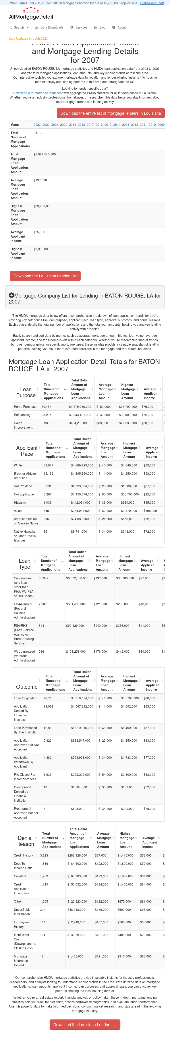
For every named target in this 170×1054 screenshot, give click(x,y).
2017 (90, 124)
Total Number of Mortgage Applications (53, 391)
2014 (116, 124)
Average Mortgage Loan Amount (106, 391)
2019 (72, 124)
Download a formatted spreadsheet (38, 93)
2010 (152, 124)
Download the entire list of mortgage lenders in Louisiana (110, 113)
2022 (46, 124)
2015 (108, 124)
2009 (161, 124)
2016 (99, 124)
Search (19, 27)
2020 (63, 124)
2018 (81, 124)
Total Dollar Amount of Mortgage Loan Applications (81, 389)
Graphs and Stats (152, 3)
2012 (134, 124)
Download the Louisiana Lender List (45, 275)
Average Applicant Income (151, 393)
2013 (125, 124)
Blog (102, 27)
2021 (54, 124)
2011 (143, 124)
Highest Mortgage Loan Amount (128, 391)
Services (81, 27)
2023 (37, 124)
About (122, 27)
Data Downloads (52, 27)
